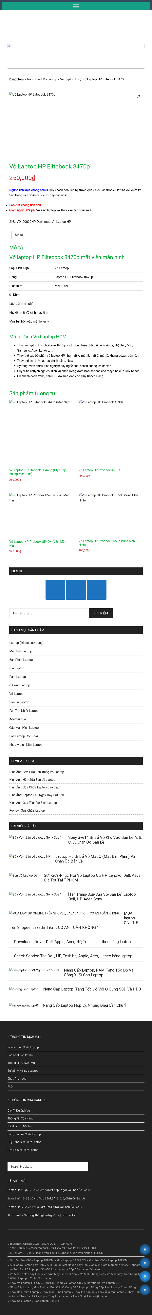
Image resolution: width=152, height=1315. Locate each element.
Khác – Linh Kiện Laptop (26, 745)
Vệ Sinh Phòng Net (92, 1273)
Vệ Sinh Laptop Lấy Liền (25, 1273)
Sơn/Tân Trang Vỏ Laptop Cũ (62, 1282)
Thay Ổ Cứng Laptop (111, 1291)
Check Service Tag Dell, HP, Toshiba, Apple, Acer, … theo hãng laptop (73, 956)
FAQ (10, 1086)
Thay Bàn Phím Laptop (24, 1291)
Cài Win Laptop (17, 1278)
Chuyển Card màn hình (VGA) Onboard (116, 1264)
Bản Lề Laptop (19, 702)
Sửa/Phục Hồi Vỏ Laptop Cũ (101, 1282)
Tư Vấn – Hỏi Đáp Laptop (23, 1070)
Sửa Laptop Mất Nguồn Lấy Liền (67, 1264)
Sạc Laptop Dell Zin (46, 1300)
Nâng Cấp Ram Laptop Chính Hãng (113, 1287)
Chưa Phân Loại (17, 1078)
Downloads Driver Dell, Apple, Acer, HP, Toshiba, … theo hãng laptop (72, 941)
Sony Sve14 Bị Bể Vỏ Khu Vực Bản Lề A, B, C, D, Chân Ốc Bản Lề (46, 1198)
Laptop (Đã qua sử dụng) (26, 643)
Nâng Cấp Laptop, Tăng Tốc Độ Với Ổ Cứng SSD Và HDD (92, 989)
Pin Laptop (16, 668)
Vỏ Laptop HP (70, 79)
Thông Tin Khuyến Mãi (21, 1062)
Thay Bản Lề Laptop (32, 1296)
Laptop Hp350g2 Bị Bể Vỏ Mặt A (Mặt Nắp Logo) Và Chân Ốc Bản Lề (49, 1190)
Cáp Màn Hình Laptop (24, 728)
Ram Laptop (17, 677)
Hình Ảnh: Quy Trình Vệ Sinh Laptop (33, 803)
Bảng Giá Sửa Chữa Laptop (24, 1134)
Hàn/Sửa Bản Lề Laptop (23, 1269)
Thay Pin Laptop (84, 1291)
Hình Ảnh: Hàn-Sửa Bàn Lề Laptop (32, 780)
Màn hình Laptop (20, 651)
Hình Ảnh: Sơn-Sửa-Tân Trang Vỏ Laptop (36, 772)
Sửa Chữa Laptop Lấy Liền (27, 1264)
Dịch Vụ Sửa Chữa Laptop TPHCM (31, 1260)
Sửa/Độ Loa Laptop (53, 1269)
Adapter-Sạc (18, 719)
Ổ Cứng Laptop (19, 685)
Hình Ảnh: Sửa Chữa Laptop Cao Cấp (34, 787)
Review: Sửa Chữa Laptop (27, 810)
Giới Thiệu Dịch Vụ (19, 1110)
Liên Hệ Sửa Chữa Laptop (23, 1149)
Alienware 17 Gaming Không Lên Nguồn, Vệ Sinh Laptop (42, 1215)
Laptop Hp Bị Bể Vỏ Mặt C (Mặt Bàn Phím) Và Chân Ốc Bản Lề (45, 1207)
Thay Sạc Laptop (20, 1300)
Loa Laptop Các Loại (23, 736)
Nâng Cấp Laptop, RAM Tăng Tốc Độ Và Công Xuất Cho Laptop (98, 972)
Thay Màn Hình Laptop (56, 1291)
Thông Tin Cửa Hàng (20, 1118)
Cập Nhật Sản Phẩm (20, 1055)
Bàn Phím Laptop (21, 660)
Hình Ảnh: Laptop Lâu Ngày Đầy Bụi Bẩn (36, 795)
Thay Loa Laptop (58, 1296)
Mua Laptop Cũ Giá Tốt (71, 1260)
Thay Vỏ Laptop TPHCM (25, 1282)
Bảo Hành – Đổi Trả (20, 1126)
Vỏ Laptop (50, 79)
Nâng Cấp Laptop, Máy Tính (28, 1287)
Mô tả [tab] (19, 235)
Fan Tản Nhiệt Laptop (24, 711)
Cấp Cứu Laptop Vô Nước (85, 1269)
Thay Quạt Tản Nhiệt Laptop (90, 1296)
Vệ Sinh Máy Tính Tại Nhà (60, 1273)
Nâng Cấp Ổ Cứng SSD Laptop (68, 1287)
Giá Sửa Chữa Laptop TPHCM (108, 1260)
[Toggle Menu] (76, 6)
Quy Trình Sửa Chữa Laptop (24, 1142)
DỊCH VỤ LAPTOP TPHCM (76, 27)
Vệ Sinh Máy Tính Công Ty (124, 1273)
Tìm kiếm (101, 613)
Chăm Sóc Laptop (41, 1278)
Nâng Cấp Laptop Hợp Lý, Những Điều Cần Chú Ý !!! (86, 1005)
